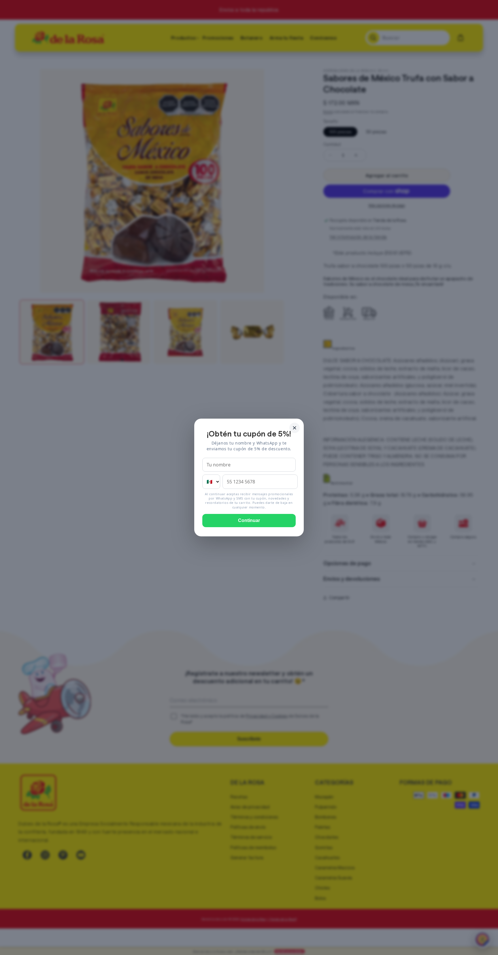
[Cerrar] (294, 428)
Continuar (249, 520)
